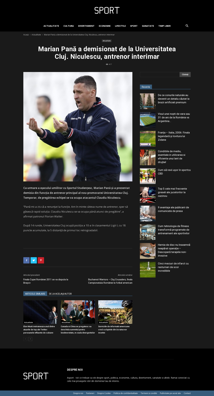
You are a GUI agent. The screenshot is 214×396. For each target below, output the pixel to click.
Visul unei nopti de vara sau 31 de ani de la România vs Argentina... (174, 117)
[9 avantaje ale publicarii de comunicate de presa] (148, 213)
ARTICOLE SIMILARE (35, 294)
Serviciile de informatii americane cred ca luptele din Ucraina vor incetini (114, 329)
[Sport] (107, 10)
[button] (187, 26)
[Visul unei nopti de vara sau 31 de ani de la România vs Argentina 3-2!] (148, 120)
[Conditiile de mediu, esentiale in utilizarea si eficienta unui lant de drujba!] (148, 157)
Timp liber (164, 25)
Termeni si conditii (149, 393)
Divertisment (86, 25)
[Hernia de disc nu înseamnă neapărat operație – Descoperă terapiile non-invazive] (148, 251)
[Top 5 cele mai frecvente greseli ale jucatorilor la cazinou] (148, 195)
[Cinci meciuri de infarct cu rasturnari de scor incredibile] (148, 269)
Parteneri (90, 393)
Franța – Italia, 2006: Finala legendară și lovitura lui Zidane (174, 136)
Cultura (68, 25)
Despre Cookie (104, 393)
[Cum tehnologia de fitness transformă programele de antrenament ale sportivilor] (148, 232)
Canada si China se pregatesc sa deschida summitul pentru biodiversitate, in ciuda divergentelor (78, 329)
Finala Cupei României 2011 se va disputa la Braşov (45, 281)
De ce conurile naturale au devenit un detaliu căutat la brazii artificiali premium (173, 99)
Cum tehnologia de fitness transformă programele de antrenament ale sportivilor (174, 229)
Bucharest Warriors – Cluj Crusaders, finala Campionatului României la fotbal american (110, 281)
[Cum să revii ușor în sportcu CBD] (148, 176)
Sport (134, 25)
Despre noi (78, 393)
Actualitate (51, 25)
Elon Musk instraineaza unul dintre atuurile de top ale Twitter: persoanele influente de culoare (39, 329)
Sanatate (148, 25)
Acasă (26, 34)
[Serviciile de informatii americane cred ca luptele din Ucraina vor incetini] (115, 312)
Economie (105, 25)
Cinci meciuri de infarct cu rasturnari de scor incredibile (173, 267)
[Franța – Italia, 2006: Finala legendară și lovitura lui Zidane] (148, 139)
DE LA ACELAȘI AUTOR (60, 294)
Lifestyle (120, 25)
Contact (187, 393)
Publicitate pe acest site (170, 393)
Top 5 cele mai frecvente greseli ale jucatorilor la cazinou (172, 192)
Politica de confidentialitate (126, 393)
